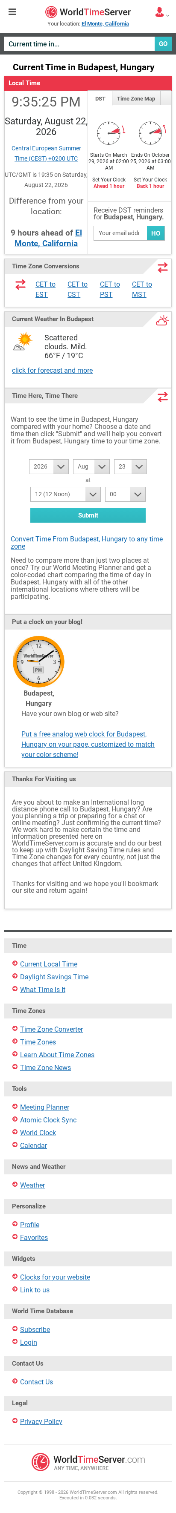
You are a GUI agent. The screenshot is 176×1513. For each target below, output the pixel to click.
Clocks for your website (55, 1277)
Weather (32, 1185)
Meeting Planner (44, 1107)
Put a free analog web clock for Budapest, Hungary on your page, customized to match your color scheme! (88, 744)
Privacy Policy (41, 1422)
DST (100, 98)
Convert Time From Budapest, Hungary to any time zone (87, 542)
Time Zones (38, 1042)
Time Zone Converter (51, 1029)
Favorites (34, 1238)
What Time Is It (42, 990)
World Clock (38, 1133)
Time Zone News (45, 1068)
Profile (29, 1225)
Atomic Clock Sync (48, 1120)
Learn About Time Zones (57, 1055)
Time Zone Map (136, 98)
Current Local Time (48, 964)
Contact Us (36, 1382)
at (88, 480)
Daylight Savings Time (54, 977)
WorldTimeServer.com (88, 12)
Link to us (35, 1290)
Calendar (33, 1146)
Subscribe (35, 1330)
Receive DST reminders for (129, 214)
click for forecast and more (52, 370)
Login (28, 1342)
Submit (88, 515)
